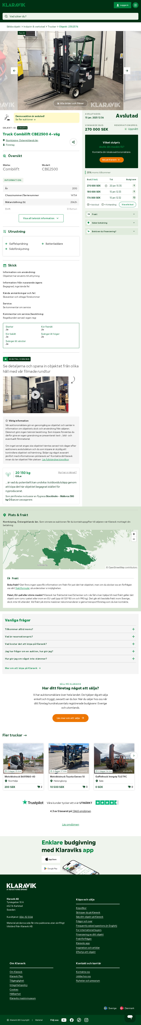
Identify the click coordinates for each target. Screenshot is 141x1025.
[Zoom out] (133, 539)
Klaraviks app (83, 943)
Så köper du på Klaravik (88, 912)
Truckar (52, 26)
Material (39, 1020)
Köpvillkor (81, 908)
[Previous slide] (14, 70)
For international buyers (88, 930)
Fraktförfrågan (84, 938)
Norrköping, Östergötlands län (22, 140)
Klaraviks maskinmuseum (23, 998)
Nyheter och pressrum (88, 980)
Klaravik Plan (16, 976)
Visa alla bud (127, 204)
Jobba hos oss (83, 976)
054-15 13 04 (26, 917)
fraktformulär (22, 588)
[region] (70, 549)
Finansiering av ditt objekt (90, 934)
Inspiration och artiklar (88, 947)
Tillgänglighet (17, 980)
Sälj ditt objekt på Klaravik (89, 916)
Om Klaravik (16, 971)
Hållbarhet (15, 993)
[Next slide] (126, 70)
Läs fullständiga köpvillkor (55, 459)
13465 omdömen (81, 811)
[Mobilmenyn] (135, 5)
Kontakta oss (83, 971)
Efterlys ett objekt (86, 952)
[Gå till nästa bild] (133, 755)
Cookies (14, 989)
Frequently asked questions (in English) (96, 925)
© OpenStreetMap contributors (121, 567)
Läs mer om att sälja (68, 718)
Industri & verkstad (34, 26)
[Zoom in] (133, 534)
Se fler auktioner (24, 119)
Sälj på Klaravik (109, 160)
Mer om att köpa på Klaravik (21, 668)
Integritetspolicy (19, 985)
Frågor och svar (84, 921)
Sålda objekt (14, 26)
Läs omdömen (70, 824)
